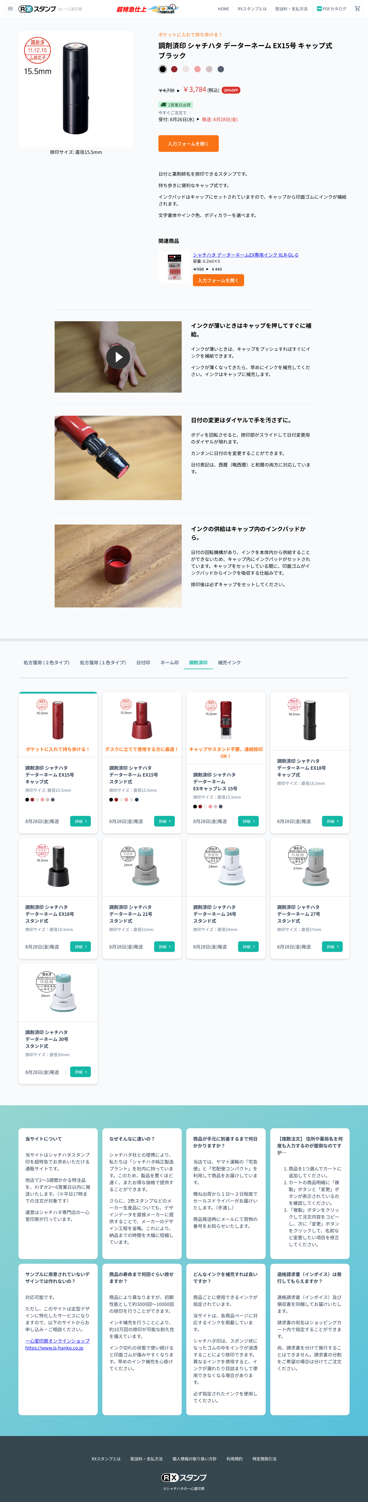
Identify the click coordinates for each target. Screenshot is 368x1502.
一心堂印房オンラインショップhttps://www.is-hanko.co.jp (57, 1344)
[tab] (46, 662)
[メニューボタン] (10, 8)
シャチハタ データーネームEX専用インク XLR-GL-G (245, 254)
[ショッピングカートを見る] (357, 8)
